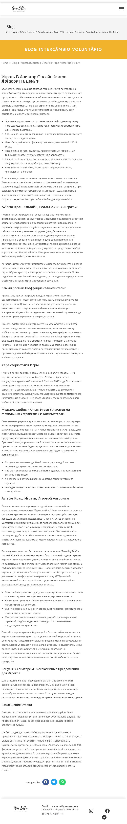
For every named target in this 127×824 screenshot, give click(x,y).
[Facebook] (107, 811)
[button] (121, 9)
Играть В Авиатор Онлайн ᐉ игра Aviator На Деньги (93, 32)
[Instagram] (91, 811)
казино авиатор (33, 88)
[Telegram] (104, 817)
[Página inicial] (7, 32)
